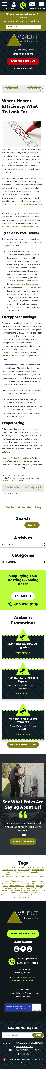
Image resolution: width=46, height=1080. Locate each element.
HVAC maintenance (17, 890)
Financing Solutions (23, 54)
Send (38, 1035)
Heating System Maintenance (13, 885)
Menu (4, 8)
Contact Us (23, 596)
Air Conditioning (24, 869)
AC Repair (36, 867)
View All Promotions (23, 744)
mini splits (33, 892)
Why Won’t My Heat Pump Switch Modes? (12, 88)
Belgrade (22, 874)
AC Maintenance (25, 867)
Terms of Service (24, 1008)
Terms (39, 1010)
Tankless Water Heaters (20, 895)
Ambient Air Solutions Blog (23, 507)
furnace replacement (35, 879)
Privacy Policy (16, 1008)
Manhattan (24, 892)
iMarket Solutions (14, 1059)
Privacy (35, 1010)
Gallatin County (11, 475)
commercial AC (8, 876)
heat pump (30, 885)
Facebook (23, 949)
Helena (27, 888)
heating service (38, 883)
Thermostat (34, 895)
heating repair (25, 883)
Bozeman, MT (6, 480)
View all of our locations (23, 980)
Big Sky (29, 874)
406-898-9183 (23, 5)
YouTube (17, 949)
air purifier (35, 872)
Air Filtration (24, 872)
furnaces (6, 881)
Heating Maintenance (10, 883)
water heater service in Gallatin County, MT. (20, 226)
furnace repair (19, 879)
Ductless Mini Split (22, 876)
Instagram (29, 949)
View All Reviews (23, 841)
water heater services (30, 284)
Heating (40, 881)
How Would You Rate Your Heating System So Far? (33, 88)
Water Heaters (17, 480)
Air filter (16, 872)
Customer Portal (23, 68)
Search (32, 525)
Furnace (34, 876)
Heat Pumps (18, 888)
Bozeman (37, 874)
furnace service (17, 881)
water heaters (22, 475)
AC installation (12, 867)
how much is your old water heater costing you (22, 206)
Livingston (14, 892)
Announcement (11, 874)
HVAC (33, 888)
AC (4, 867)
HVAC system (32, 890)
